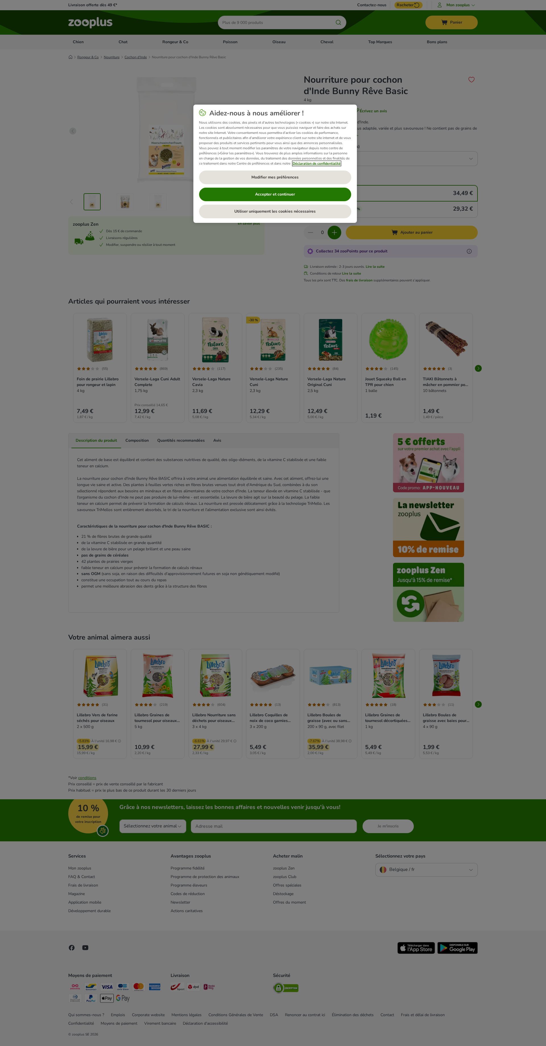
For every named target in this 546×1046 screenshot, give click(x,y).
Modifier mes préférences (275, 177)
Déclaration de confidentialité (317, 163)
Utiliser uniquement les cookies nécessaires (275, 211)
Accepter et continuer (275, 194)
